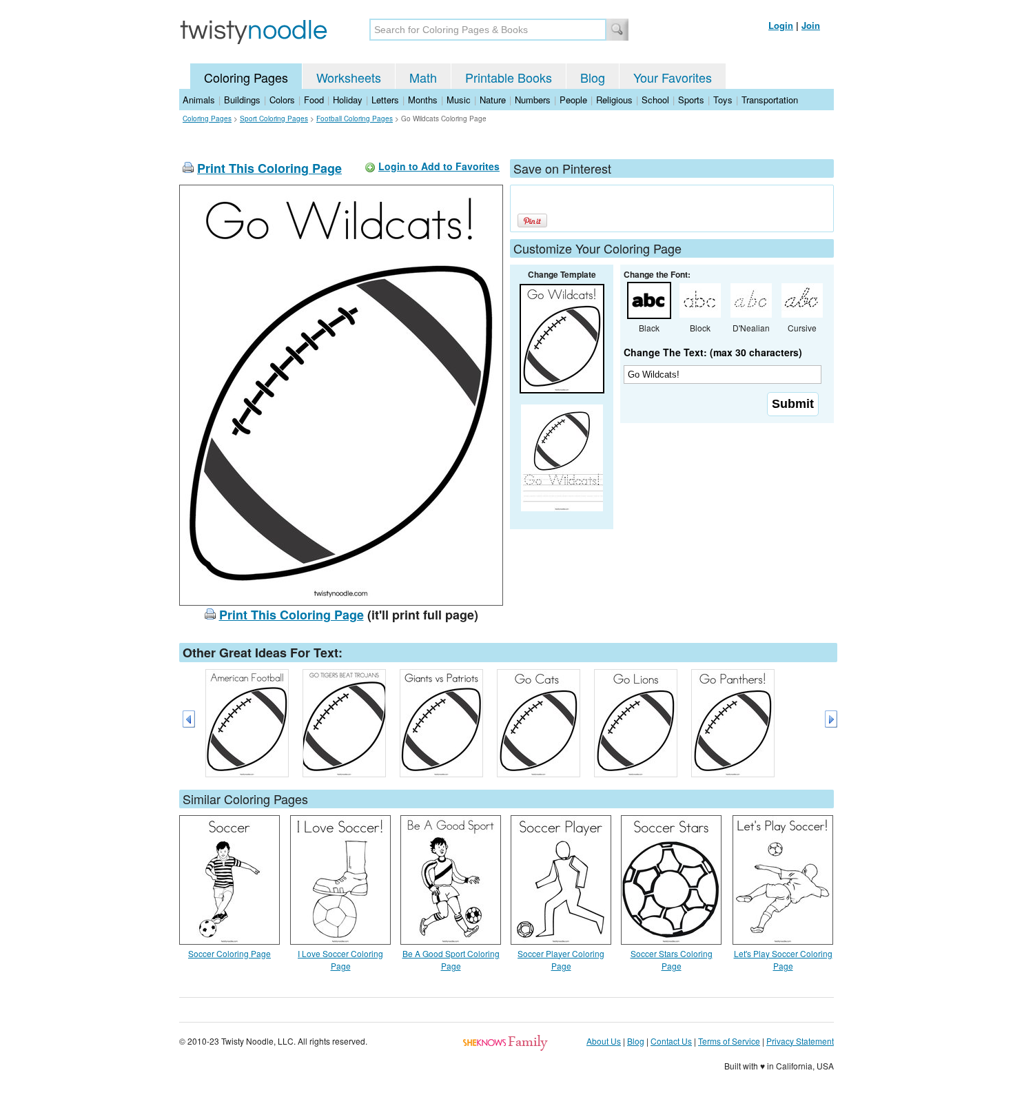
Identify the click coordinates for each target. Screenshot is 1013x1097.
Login (780, 25)
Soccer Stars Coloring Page (672, 959)
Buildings (242, 99)
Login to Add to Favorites (439, 166)
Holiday (347, 99)
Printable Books (508, 77)
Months (423, 99)
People (573, 99)
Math (423, 77)
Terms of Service (729, 1041)
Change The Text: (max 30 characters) (713, 352)
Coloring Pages (246, 77)
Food (314, 99)
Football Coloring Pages (354, 118)
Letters (385, 99)
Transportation (769, 99)
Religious (614, 99)
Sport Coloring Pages (274, 118)
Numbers (533, 99)
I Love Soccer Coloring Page (340, 959)
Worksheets (348, 77)
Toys (723, 99)
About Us (603, 1041)
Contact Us (671, 1041)
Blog (592, 77)
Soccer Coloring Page (229, 953)
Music (459, 99)
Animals (199, 99)
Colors (282, 99)
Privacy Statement (800, 1041)
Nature (493, 99)
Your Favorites (672, 77)
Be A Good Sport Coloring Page (451, 959)
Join (810, 25)
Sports (691, 99)
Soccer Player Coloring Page (561, 959)
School (655, 99)
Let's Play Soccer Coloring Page (783, 959)
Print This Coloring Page (269, 168)
